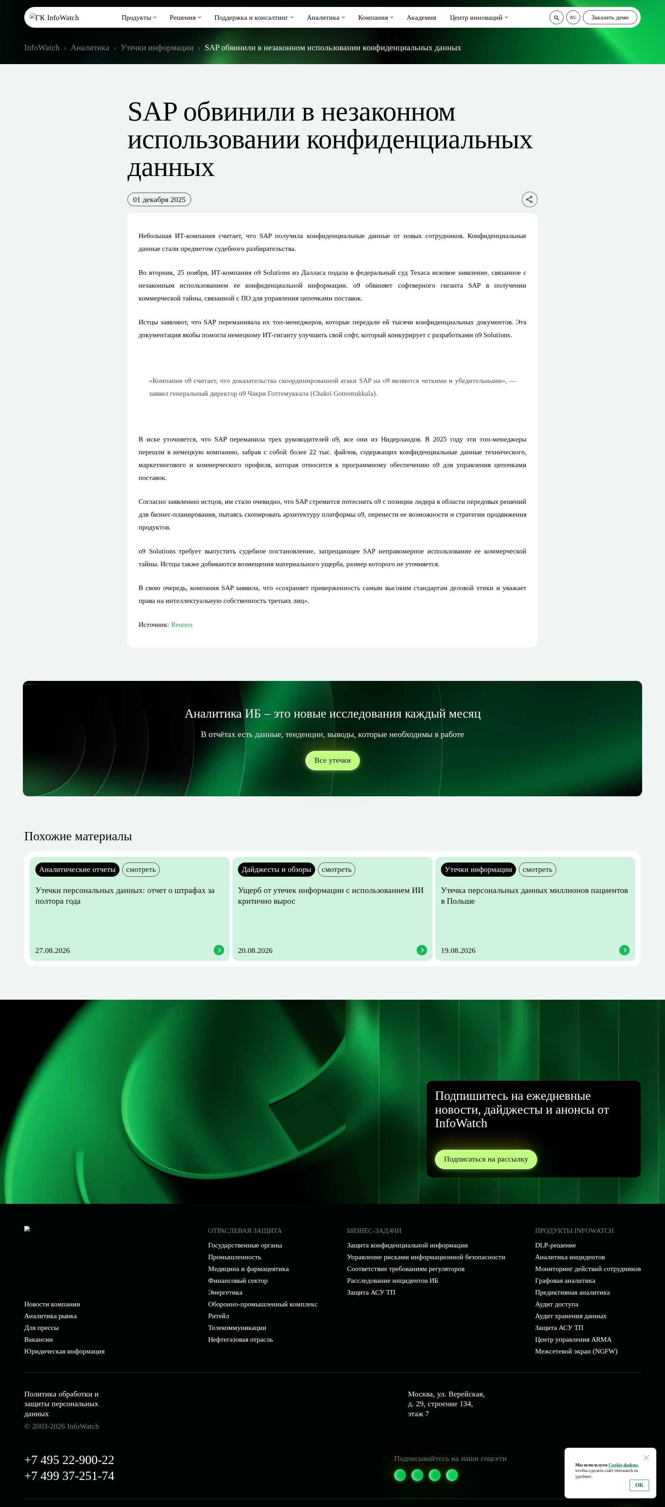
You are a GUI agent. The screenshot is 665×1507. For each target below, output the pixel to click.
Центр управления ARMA (573, 1339)
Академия (421, 17)
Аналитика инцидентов (570, 1257)
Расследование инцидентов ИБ (392, 1280)
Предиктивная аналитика (572, 1292)
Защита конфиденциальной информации (407, 1245)
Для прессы (41, 1327)
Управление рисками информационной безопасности (426, 1257)
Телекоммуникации (237, 1327)
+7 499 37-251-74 (69, 1476)
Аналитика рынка (50, 1316)
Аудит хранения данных (570, 1316)
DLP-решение (555, 1245)
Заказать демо (610, 17)
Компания (373, 17)
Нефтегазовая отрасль (240, 1339)
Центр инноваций (476, 17)
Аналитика (323, 17)
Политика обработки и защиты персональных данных (61, 1404)
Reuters (182, 624)
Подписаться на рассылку (486, 1159)
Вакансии (38, 1339)
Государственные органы (245, 1245)
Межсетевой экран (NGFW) (576, 1351)
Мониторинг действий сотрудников (588, 1268)
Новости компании (52, 1304)
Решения (183, 17)
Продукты (136, 17)
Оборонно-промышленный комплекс (263, 1304)
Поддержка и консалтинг (251, 17)
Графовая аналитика (565, 1280)
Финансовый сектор (238, 1280)
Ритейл (218, 1316)
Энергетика (225, 1292)
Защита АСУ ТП (371, 1292)
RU (573, 17)
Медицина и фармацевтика (248, 1268)
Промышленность (234, 1257)
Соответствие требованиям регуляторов (405, 1268)
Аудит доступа (556, 1304)
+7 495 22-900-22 (69, 1460)
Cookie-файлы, (624, 1464)
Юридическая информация (64, 1351)
